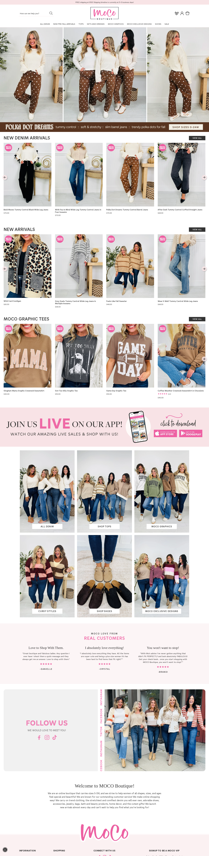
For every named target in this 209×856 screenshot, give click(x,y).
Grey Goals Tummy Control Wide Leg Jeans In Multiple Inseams (75, 302)
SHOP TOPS (104, 526)
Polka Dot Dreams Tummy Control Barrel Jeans (127, 210)
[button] (188, 13)
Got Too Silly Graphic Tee (66, 391)
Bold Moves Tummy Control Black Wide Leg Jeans (26, 210)
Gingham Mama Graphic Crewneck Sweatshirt (24, 391)
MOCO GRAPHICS (161, 526)
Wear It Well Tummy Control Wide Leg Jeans (178, 301)
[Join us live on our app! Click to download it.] (104, 427)
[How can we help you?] (51, 13)
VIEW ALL (197, 138)
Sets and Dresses (95, 24)
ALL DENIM (47, 526)
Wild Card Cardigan (12, 301)
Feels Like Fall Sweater (116, 301)
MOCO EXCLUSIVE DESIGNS (139, 24)
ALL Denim (45, 24)
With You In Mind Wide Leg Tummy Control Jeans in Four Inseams (78, 211)
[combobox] (36, 13)
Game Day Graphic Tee (116, 391)
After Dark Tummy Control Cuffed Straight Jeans (180, 210)
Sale (167, 24)
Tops (81, 24)
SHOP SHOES (104, 611)
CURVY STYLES (47, 611)
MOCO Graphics (116, 24)
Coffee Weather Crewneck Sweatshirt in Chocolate (181, 391)
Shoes (158, 24)
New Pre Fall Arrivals (64, 24)
